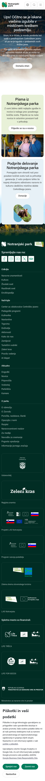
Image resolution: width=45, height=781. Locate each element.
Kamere (5, 394)
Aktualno (5, 366)
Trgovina (5, 324)
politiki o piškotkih (10, 744)
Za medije (6, 433)
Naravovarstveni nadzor (12, 429)
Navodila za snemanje (11, 437)
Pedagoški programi (10, 311)
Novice (4, 376)
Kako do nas (7, 337)
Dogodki (5, 372)
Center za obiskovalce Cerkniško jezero (19, 307)
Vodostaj (5, 385)
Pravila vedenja (8, 354)
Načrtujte (5, 301)
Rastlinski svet (8, 289)
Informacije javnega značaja (14, 446)
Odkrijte (5, 270)
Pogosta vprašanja (10, 442)
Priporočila (6, 381)
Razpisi (4, 425)
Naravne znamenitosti (11, 276)
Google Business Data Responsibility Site (20, 758)
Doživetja (5, 328)
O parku (5, 401)
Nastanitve (6, 320)
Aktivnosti (6, 332)
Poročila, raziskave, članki (13, 416)
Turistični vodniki (9, 345)
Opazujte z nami (9, 420)
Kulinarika (6, 316)
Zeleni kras (6, 350)
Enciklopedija (7, 293)
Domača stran (22, 66)
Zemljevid (5, 341)
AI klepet (5, 358)
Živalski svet (7, 284)
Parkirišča (6, 389)
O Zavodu (6, 412)
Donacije (22, 196)
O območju (6, 408)
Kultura (4, 280)
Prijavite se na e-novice (22, 128)
